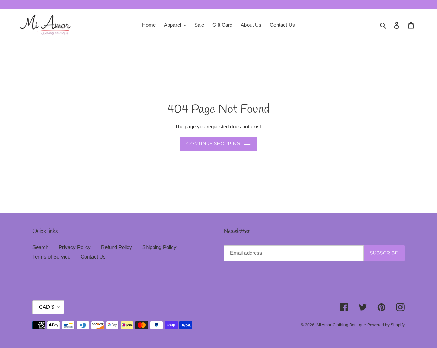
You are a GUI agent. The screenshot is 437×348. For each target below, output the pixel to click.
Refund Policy (116, 247)
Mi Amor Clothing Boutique (341, 325)
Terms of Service (51, 257)
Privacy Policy (75, 247)
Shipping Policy (159, 247)
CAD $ (46, 307)
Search (40, 247)
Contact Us (93, 257)
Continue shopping (213, 144)
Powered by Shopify (386, 325)
